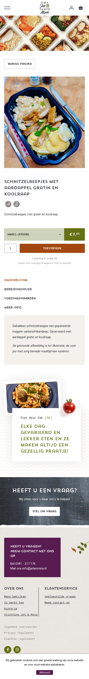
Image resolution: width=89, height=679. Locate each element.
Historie (10, 608)
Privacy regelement (19, 633)
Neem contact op (57, 602)
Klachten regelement (19, 639)
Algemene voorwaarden (20, 627)
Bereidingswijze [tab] (18, 289)
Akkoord (44, 672)
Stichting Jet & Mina (20, 614)
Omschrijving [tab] (15, 280)
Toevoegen (52, 248)
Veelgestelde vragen (60, 596)
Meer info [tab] (12, 307)
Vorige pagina (20, 63)
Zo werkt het (14, 602)
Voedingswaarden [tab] (20, 298)
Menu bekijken (15, 596)
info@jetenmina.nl (34, 568)
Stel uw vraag (44, 511)
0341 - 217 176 (25, 564)
